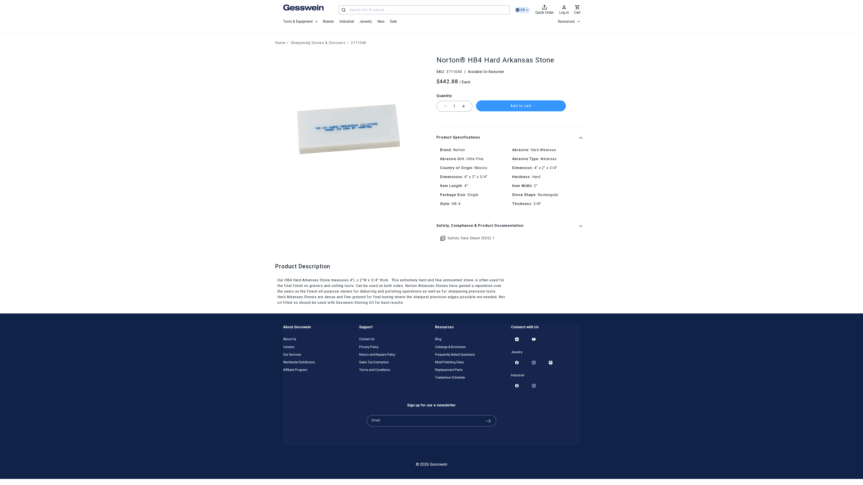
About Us (289, 339)
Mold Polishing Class (449, 362)
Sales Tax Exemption (374, 362)
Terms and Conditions (374, 370)
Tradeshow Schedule (450, 377)
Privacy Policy (368, 347)
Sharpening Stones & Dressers (318, 43)
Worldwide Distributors (299, 362)
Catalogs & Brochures (450, 347)
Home (280, 43)
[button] (300, 21)
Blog (438, 339)
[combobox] (424, 9)
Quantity (444, 96)
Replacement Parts (449, 370)
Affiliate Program (295, 370)
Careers (288, 347)
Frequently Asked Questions (455, 354)
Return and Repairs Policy (377, 354)
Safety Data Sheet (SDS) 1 (471, 238)
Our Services (292, 354)
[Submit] (344, 9)
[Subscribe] (488, 420)
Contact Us (367, 339)
